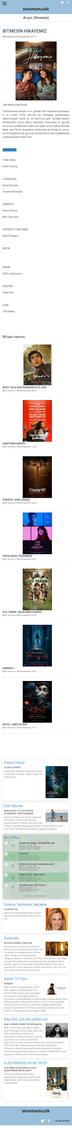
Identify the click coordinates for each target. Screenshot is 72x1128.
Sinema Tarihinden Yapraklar (25, 904)
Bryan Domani (10, 185)
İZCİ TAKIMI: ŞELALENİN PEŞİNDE (22, 612)
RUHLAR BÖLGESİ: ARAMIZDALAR (36, 864)
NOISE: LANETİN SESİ (15, 724)
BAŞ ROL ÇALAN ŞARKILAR (26, 1019)
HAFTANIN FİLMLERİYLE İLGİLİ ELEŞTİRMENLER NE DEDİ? (20, 1069)
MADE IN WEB (62, 1121)
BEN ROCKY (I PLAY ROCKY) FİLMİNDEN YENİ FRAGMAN (19, 812)
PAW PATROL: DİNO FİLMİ (31, 874)
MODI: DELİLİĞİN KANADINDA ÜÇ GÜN (24, 387)
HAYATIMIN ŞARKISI (14, 443)
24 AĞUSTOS (10, 909)
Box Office (12, 837)
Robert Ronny (10, 166)
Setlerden (11, 938)
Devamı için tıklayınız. (36, 896)
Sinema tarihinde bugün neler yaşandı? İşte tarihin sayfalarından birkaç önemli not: (22, 916)
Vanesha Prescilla (12, 191)
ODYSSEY (23, 853)
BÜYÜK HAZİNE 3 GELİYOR (18, 943)
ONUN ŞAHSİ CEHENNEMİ (17, 556)
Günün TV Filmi (15, 979)
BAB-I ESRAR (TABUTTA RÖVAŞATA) (23, 1024)
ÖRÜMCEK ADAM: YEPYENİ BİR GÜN (37, 843)
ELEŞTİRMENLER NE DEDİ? (25, 1063)
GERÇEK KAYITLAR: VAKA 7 (32, 885)
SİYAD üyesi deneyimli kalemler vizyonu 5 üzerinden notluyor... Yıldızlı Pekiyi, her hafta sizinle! (23, 774)
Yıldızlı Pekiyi (14, 763)
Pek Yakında (13, 806)
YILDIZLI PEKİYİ (12, 767)
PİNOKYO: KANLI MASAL (16, 499)
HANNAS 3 (9, 668)
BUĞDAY (8, 983)
